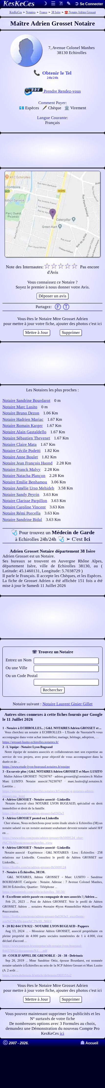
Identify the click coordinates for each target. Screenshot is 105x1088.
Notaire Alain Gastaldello (24, 432)
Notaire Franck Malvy (21, 469)
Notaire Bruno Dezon (20, 413)
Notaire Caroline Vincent (24, 507)
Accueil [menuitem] (89, 1043)
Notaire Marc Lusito (19, 407)
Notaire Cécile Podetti (21, 450)
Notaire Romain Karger (22, 425)
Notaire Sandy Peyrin (20, 494)
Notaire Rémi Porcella (21, 513)
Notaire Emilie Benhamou (24, 482)
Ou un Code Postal (22, 675)
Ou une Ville (16, 668)
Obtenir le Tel (57, 74)
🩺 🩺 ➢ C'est (52, 535)
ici (62, 1033)
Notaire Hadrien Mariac (22, 419)
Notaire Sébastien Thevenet (26, 438)
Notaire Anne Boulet (20, 457)
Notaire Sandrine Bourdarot (26, 400)
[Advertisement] (52, 150)
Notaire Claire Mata (19, 444)
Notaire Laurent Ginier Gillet (67, 704)
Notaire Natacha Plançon (23, 475)
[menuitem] (89, 4)
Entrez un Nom (19, 660)
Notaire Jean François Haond (27, 463)
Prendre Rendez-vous (62, 91)
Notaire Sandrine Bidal (22, 519)
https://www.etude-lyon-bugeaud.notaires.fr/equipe (36, 766)
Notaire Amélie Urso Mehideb (28, 488)
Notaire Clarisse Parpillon (24, 500)
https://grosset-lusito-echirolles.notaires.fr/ (30, 742)
